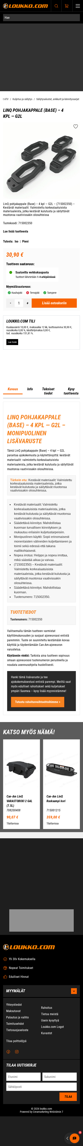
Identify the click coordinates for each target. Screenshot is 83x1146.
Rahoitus (46, 1051)
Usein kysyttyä (50, 1064)
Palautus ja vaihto (17, 1061)
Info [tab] (30, 410)
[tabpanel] (41, 580)
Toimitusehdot (15, 1067)
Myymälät (15, 1034)
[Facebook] (8, 1095)
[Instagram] (17, 1095)
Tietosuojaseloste (17, 1074)
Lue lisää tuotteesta (15, 164)
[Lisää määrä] (27, 235)
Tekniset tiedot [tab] (48, 412)
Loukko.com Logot (52, 1070)
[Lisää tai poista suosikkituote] (75, 59)
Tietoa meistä (49, 1058)
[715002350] (41, 93)
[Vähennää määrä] (10, 235)
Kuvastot (46, 1077)
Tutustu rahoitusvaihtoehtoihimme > (37, 723)
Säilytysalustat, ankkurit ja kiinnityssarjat (57, 31)
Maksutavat (13, 1055)
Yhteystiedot (14, 1048)
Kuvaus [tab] (13, 410)
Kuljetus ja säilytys (22, 31)
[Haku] (56, 6)
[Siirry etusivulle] (25, 6)
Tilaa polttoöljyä (16, 1085)
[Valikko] (78, 6)
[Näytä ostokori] (67, 6)
